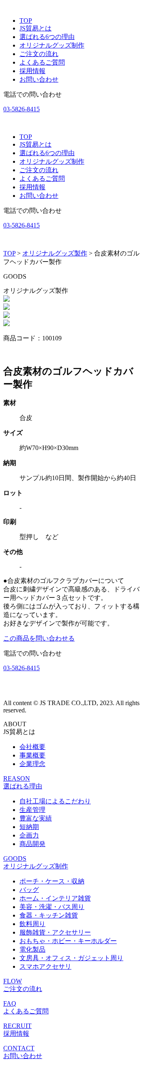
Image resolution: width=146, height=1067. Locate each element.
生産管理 (32, 809)
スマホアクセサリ (45, 966)
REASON (16, 778)
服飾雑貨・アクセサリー (55, 932)
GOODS (14, 858)
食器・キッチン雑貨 (48, 915)
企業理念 (32, 763)
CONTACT (18, 1048)
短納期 (29, 826)
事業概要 (32, 755)
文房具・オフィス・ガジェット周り (71, 957)
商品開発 (32, 843)
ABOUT (14, 724)
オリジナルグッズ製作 (54, 253)
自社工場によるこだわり (55, 801)
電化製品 (32, 949)
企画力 (29, 835)
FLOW (12, 981)
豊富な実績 (35, 818)
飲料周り (32, 923)
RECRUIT (17, 1025)
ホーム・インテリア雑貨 (55, 898)
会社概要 (32, 746)
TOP (9, 253)
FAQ (9, 1003)
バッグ (29, 889)
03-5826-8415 (21, 109)
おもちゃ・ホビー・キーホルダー (68, 940)
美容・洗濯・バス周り (51, 906)
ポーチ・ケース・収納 (51, 881)
